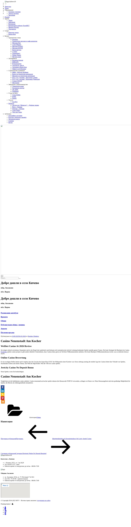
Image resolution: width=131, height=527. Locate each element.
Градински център (18, 88)
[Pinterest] (2, 398)
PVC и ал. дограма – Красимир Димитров (26, 79)
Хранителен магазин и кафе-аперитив (24, 41)
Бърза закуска (16, 50)
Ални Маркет (16, 44)
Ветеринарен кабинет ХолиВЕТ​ (18, 25)
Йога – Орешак (17, 107)
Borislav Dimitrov (33, 336)
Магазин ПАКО (17, 46)
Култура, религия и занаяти (17, 117)
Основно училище (14, 12)
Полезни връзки (7, 333)
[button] (12, 504)
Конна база (12, 34)
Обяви (3, 321)
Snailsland (15, 91)
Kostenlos (4, 352)
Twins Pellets (16, 95)
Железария (15, 83)
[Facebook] (2, 387)
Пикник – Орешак (18, 109)
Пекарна (15, 39)
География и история (15, 115)
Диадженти (12, 29)
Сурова (14, 51)
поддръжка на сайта (43, 500)
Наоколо (11, 103)
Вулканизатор (16, 64)
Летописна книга (14, 119)
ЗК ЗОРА (15, 89)
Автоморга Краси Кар (19, 67)
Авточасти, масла (18, 65)
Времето (4, 317)
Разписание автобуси (9, 313)
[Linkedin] (2, 391)
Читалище (11, 15)
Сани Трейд (16, 110)
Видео (10, 122)
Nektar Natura (16, 55)
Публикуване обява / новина (13, 325)
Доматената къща (18, 86)
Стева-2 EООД (17, 81)
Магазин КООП (17, 48)
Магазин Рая (16, 43)
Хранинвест (16, 53)
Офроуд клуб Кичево (19, 69)
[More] (3, 402)
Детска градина (13, 13)
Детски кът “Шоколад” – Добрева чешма (25, 105)
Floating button (5, 504)
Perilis (14, 96)
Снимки (11, 121)
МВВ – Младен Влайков (20, 72)
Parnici (14, 98)
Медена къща (16, 57)
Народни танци (13, 32)
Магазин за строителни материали (23, 76)
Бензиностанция (17, 60)
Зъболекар (11, 22)
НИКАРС (15, 62)
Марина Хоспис (13, 27)
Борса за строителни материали (22, 74)
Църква (7, 17)
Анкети (4, 329)
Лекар (10, 20)
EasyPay (15, 102)
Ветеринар (11, 24)
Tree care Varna (17, 112)
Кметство (8, 6)
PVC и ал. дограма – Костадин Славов (24, 77)
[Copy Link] (2, 394)
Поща (7, 8)
